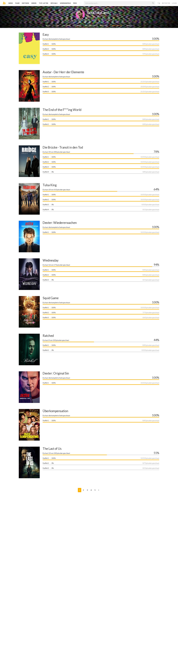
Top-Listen (43, 3)
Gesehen (78, 25)
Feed (75, 3)
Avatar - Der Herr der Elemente (63, 72)
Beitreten (166, 3)
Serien (33, 3)
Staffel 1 (46, 44)
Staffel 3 (46, 54)
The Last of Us (52, 449)
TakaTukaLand (98, 12)
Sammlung (103, 25)
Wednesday (50, 260)
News (10, 3)
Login (174, 3)
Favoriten (66, 25)
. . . (80, 3)
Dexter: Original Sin (56, 373)
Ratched (48, 336)
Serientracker (117, 25)
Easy (46, 34)
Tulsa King (50, 185)
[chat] (159, 3)
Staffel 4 (46, 172)
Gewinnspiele (65, 3)
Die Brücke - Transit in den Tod (63, 147)
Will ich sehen (90, 25)
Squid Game (50, 298)
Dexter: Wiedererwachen (60, 223)
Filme (17, 3)
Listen (57, 25)
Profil (48, 25)
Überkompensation (55, 411)
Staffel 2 (46, 49)
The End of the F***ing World (62, 110)
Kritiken (25, 3)
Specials (54, 3)
